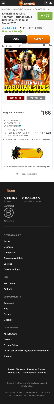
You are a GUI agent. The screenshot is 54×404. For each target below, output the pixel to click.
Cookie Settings (12, 269)
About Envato (11, 334)
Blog (6, 308)
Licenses (8, 247)
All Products (29, 372)
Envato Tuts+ (14, 372)
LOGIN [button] (13, 97)
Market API (9, 252)
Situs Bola (6, 9)
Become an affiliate (13, 258)
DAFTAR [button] (34, 97)
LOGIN (15, 39)
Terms (7, 241)
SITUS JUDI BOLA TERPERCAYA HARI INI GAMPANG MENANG (29, 133)
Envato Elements (16, 369)
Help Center (10, 283)
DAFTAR (39, 39)
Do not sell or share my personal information (26, 350)
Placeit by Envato (36, 369)
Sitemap (8, 356)
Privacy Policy (11, 345)
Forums (7, 314)
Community (10, 303)
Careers (8, 339)
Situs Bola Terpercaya (22, 9)
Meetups (8, 319)
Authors (8, 289)
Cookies (8, 264)
